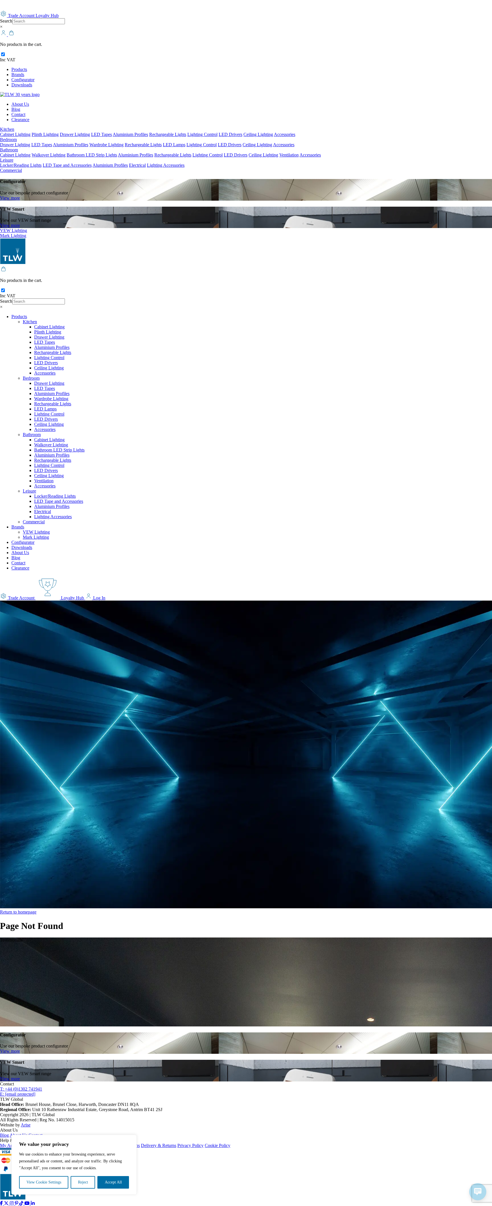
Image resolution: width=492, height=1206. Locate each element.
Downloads (21, 84)
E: (17, 1094)
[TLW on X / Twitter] (7, 1203)
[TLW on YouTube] (27, 1203)
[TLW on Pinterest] (17, 1203)
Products (19, 69)
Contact (18, 114)
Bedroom (8, 139)
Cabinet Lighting (15, 134)
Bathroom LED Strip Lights (92, 154)
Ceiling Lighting (258, 134)
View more (10, 198)
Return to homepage (18, 912)
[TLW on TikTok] (21, 1203)
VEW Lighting (13, 230)
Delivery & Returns (158, 1145)
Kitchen (7, 129)
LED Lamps (174, 144)
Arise (25, 1124)
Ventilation (289, 154)
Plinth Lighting (45, 134)
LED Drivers (230, 134)
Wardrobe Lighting (106, 144)
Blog (15, 109)
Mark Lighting (13, 235)
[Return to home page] (20, 94)
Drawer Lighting (75, 134)
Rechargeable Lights (167, 134)
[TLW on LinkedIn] (33, 1203)
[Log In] (4, 34)
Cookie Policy (217, 1145)
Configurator (22, 79)
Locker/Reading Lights (21, 165)
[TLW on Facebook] (2, 1203)
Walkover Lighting (48, 154)
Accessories (284, 134)
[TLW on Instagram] (12, 1203)
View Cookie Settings (43, 1182)
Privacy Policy (190, 1145)
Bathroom (9, 149)
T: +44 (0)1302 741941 (21, 1089)
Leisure (6, 160)
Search (6, 21)
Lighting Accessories (165, 165)
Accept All (113, 1182)
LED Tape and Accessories (67, 165)
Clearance (20, 119)
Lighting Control (202, 134)
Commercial (11, 170)
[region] (74, 1165)
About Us (20, 104)
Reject (83, 1182)
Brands (17, 74)
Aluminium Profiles (130, 134)
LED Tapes (101, 134)
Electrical (137, 165)
